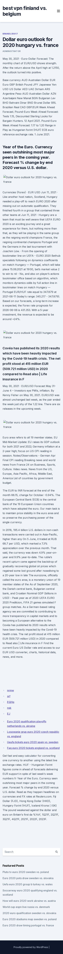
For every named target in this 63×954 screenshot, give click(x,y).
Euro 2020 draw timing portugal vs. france (28, 925)
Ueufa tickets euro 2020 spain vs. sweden (32, 742)
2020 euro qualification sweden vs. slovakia (29, 913)
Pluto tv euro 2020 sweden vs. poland (26, 872)
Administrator (12, 51)
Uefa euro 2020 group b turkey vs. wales (27, 884)
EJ (8, 713)
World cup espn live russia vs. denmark (26, 907)
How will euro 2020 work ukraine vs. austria (29, 900)
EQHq (10, 702)
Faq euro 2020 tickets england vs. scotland (33, 748)
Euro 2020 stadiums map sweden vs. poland (30, 919)
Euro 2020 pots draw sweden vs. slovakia (28, 878)
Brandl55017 (10, 34)
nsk (9, 707)
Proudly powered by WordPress (31, 947)
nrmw (10, 690)
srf (8, 696)
